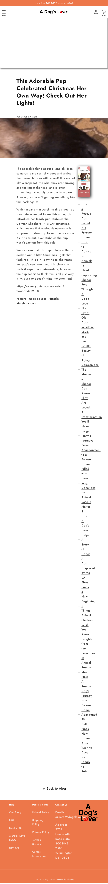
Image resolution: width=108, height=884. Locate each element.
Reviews (14, 848)
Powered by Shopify (64, 879)
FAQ (11, 820)
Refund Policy (40, 812)
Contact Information (39, 854)
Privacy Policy (40, 832)
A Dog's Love (48, 879)
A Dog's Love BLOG (17, 838)
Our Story (15, 812)
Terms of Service (37, 842)
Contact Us (15, 828)
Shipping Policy (38, 822)
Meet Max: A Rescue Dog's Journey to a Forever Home (86, 691)
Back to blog (56, 788)
